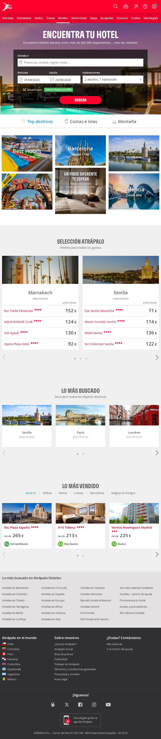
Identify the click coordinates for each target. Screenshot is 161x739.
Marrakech (40, 292)
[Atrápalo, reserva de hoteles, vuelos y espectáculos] (7, 6)
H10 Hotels (87, 613)
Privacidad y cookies (66, 674)
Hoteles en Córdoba (14, 594)
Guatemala (14, 669)
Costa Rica (13, 664)
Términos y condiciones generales (75, 669)
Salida (53, 72)
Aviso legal (60, 679)
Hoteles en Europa (52, 600)
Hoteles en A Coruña (54, 588)
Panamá (12, 659)
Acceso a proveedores (133, 606)
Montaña (126, 121)
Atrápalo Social (63, 649)
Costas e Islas (83, 121)
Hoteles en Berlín (12, 613)
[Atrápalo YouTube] (108, 705)
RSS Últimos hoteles (132, 613)
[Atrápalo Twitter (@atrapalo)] (66, 705)
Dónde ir (23, 56)
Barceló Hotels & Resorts (95, 600)
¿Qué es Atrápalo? (65, 644)
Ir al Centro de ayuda (120, 649)
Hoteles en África (51, 606)
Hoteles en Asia (50, 619)
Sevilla (121, 292)
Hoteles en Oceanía (92, 588)
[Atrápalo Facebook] (80, 705)
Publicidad (60, 659)
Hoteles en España (52, 594)
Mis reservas (114, 644)
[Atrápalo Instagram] (94, 705)
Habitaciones (91, 72)
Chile (10, 644)
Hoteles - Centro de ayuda (136, 594)
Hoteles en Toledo (13, 600)
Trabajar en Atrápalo (66, 664)
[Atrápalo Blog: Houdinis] (53, 704)
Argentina (13, 674)
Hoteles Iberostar (91, 594)
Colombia (13, 649)
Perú (10, 654)
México (11, 679)
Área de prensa (63, 654)
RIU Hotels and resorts (94, 619)
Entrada (23, 72)
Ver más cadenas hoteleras (136, 588)
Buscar (80, 99)
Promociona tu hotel (132, 600)
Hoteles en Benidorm (15, 588)
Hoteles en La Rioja (14, 619)
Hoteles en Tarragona (15, 606)
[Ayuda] (145, 6)
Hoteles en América (53, 613)
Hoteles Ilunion (90, 606)
